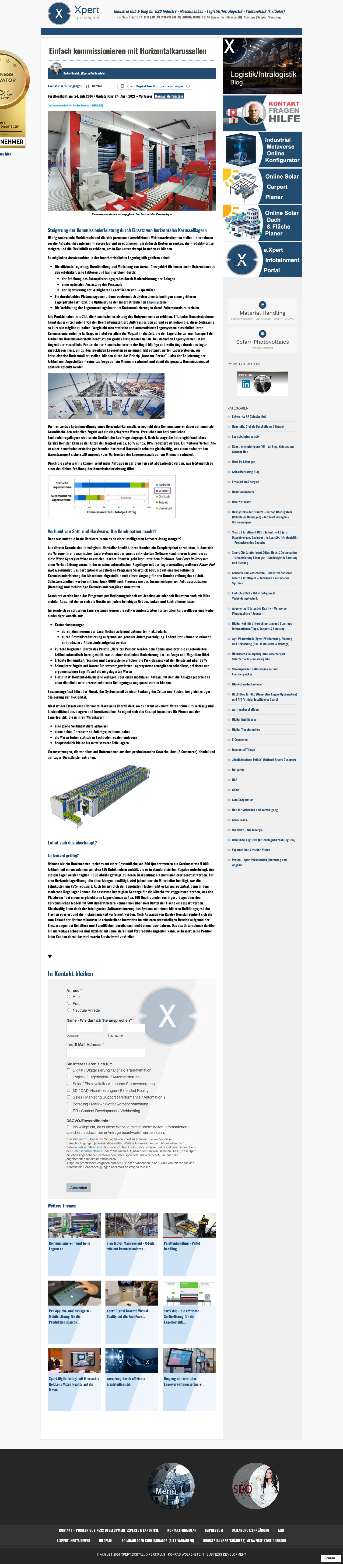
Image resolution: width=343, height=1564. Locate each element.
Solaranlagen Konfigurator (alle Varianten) (158, 1540)
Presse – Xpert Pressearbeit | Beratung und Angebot (259, 862)
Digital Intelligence (244, 719)
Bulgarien (238, 769)
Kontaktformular (181, 1530)
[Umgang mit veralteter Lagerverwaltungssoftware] (189, 1371)
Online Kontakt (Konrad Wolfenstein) (84, 73)
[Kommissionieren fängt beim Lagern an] (74, 1236)
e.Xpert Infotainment (73, 1540)
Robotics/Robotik (243, 491)
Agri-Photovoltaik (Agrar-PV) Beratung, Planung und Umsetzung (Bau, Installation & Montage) (262, 641)
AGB (281, 1530)
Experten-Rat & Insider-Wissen (251, 849)
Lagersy (152, 301)
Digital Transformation (246, 729)
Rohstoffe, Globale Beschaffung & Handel (258, 426)
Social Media (240, 819)
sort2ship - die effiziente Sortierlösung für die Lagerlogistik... (181, 1316)
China (235, 789)
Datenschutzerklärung (250, 1530)
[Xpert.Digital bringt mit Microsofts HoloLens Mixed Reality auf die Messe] (74, 1371)
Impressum (214, 1530)
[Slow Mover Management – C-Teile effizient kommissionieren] (131, 1236)
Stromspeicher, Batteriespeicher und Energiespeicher (255, 671)
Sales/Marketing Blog (245, 471)
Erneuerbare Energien (245, 481)
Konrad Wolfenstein (169, 96)
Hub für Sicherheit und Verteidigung (255, 809)
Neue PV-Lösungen (243, 461)
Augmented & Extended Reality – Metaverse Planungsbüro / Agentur (259, 611)
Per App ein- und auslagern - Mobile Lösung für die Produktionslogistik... (70, 1316)
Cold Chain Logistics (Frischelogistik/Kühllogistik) (263, 839)
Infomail (106, 1540)
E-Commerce (240, 739)
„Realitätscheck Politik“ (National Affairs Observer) (264, 759)
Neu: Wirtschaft (242, 501)
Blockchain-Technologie (247, 684)
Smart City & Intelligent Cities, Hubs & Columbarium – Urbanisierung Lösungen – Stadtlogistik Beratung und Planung (265, 557)
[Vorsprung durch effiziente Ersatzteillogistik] (131, 1371)
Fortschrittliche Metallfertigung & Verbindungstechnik (253, 595)
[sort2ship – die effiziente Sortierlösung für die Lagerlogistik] (189, 1303)
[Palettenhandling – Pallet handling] (189, 1236)
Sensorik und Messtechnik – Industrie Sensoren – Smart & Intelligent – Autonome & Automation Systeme (263, 577)
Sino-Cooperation (242, 799)
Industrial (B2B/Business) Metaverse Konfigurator (244, 1540)
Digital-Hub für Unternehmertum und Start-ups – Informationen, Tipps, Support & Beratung (263, 626)
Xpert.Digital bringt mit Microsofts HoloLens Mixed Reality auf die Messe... (74, 1384)
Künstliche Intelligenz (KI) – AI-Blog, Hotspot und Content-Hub (263, 449)
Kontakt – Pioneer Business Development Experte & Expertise (109, 1530)
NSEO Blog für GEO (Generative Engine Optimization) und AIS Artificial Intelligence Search (264, 697)
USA (234, 779)
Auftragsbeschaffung (245, 709)
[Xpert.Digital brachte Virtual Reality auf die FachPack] (131, 1303)
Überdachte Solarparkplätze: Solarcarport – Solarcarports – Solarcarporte (259, 656)
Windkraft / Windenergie (247, 829)
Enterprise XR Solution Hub (249, 416)
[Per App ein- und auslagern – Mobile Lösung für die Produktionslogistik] (74, 1303)
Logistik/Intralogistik (245, 436)
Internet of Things (243, 749)
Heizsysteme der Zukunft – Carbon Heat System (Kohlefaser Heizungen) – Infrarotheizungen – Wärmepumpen (262, 516)
